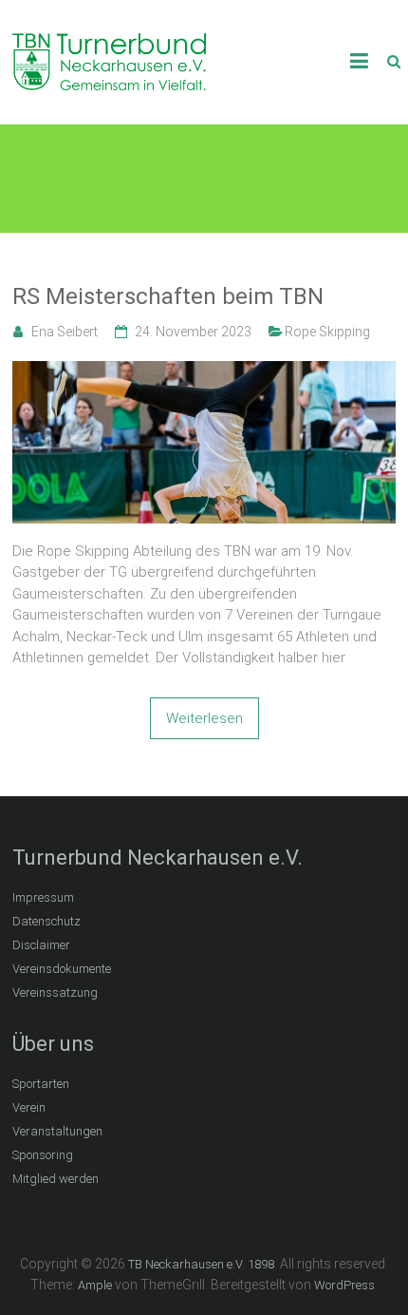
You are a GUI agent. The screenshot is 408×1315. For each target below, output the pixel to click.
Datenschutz (46, 921)
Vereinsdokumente (61, 969)
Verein (29, 1107)
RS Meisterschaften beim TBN (168, 296)
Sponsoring (42, 1155)
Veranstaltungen (57, 1131)
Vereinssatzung (55, 992)
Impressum (43, 897)
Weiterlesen (204, 718)
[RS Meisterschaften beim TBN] (204, 371)
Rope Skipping (327, 331)
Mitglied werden (55, 1179)
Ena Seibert (64, 331)
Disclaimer (41, 945)
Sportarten (40, 1084)
